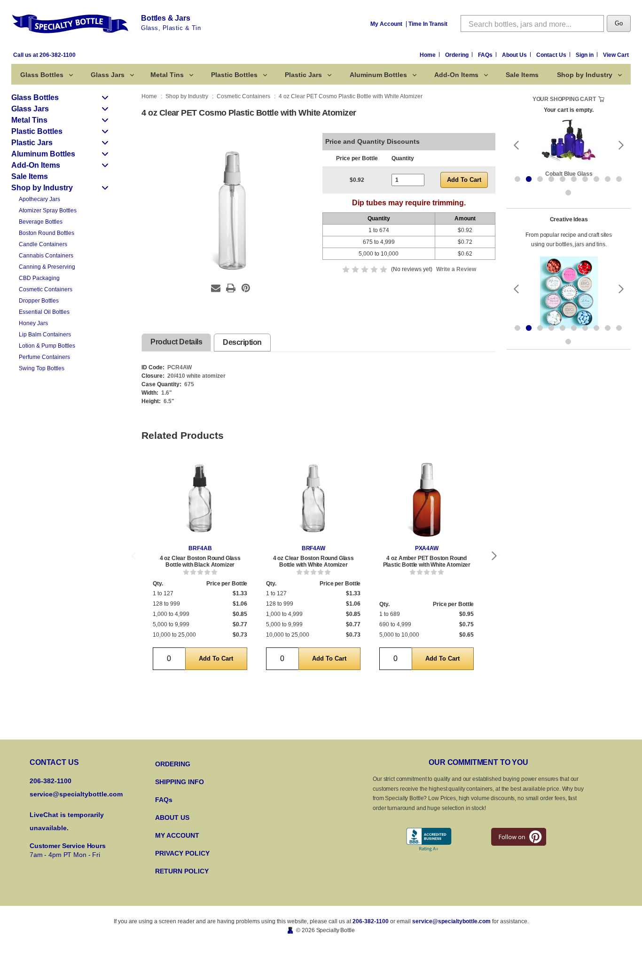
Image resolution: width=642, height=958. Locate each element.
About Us (515, 55)
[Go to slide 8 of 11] (596, 179)
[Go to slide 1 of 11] (517, 179)
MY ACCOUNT (177, 835)
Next (494, 556)
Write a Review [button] (456, 269)
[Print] (230, 288)
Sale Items (522, 74)
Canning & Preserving (47, 267)
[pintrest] (518, 837)
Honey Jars (33, 323)
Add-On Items (456, 74)
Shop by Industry (584, 74)
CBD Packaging (39, 278)
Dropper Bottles (39, 300)
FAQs (486, 55)
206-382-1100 (370, 921)
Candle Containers (43, 244)
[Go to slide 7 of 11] (585, 179)
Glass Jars (108, 74)
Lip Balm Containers (45, 334)
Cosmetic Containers (45, 289)
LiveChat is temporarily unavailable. (67, 821)
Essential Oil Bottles (44, 312)
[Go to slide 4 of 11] (551, 179)
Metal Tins (167, 74)
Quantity (402, 158)
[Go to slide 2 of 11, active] (529, 179)
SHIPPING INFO (179, 782)
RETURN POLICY (182, 871)
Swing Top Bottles (41, 368)
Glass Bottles (41, 74)
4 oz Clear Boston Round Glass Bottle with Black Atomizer (200, 561)
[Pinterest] (246, 288)
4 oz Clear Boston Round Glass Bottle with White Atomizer (313, 561)
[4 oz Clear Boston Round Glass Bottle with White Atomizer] (313, 500)
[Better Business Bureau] (429, 840)
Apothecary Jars (39, 199)
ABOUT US (172, 817)
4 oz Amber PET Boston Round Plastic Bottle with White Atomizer (427, 561)
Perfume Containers (44, 357)
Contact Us (552, 55)
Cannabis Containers (46, 255)
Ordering (457, 55)
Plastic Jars (303, 74)
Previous (133, 556)
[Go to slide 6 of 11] (574, 179)
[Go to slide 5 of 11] (562, 179)
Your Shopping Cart (564, 99)
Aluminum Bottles (378, 74)
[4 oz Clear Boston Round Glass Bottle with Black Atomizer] (200, 500)
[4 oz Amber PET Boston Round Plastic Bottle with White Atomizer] (426, 500)
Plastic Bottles (234, 74)
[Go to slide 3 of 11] (540, 179)
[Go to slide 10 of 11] (619, 179)
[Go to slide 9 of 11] (608, 179)
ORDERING (172, 764)
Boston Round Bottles (46, 233)
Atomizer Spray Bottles (48, 210)
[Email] (215, 288)
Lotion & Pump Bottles (47, 346)
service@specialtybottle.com (76, 794)
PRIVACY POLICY (182, 853)
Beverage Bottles (41, 221)
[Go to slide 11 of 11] (568, 192)
